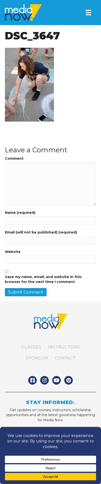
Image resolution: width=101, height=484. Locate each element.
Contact (65, 358)
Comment (14, 158)
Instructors (64, 347)
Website (13, 252)
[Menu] (88, 12)
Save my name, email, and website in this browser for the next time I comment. (43, 279)
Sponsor (36, 358)
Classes (31, 347)
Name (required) (20, 212)
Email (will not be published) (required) (41, 232)
